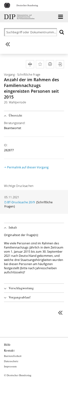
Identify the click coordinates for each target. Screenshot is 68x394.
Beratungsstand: (14, 123)
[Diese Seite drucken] (50, 64)
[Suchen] (61, 32)
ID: (6, 145)
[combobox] (31, 32)
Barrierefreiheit (13, 356)
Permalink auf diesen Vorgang (28, 167)
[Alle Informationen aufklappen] (30, 64)
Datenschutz (11, 361)
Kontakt (9, 350)
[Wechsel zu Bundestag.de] (22, 7)
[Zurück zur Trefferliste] (7, 44)
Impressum (10, 366)
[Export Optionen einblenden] (60, 64)
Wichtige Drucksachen (18, 186)
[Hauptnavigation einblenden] (60, 17)
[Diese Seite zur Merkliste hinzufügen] (40, 64)
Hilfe (7, 345)
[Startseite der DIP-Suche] (19, 16)
